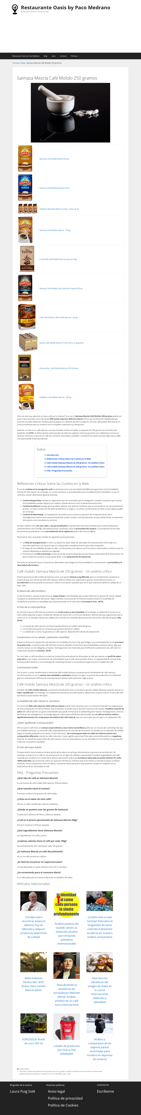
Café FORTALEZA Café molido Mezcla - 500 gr (58, 317)
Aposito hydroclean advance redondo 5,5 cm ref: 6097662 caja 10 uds (45, 1074)
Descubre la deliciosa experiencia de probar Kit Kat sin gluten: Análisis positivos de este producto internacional (60, 1071)
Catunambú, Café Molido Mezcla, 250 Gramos (58, 368)
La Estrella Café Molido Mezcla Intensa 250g (58, 259)
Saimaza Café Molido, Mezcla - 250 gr (55, 230)
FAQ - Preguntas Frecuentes (59, 470)
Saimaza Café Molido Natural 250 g (54, 188)
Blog (45, 56)
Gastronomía (24, 1069)
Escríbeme (105, 1091)
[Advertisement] (70, 36)
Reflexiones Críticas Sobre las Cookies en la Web (69, 459)
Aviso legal (56, 1091)
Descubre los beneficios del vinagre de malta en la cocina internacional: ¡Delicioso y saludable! (100, 990)
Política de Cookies (63, 1105)
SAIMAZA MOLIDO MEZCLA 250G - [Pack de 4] (59, 209)
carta (53, 56)
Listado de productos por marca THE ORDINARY (67, 1050)
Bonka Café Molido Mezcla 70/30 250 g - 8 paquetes (61, 343)
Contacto (63, 56)
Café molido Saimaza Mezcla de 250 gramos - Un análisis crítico (75, 463)
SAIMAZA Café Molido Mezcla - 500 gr (55, 397)
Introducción (53, 455)
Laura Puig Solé (22, 1091)
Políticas (74, 56)
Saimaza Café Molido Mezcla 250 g (54, 159)
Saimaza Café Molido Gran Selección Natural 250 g (60, 288)
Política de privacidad (65, 1098)
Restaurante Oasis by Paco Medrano (65, 7)
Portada (16, 63)
